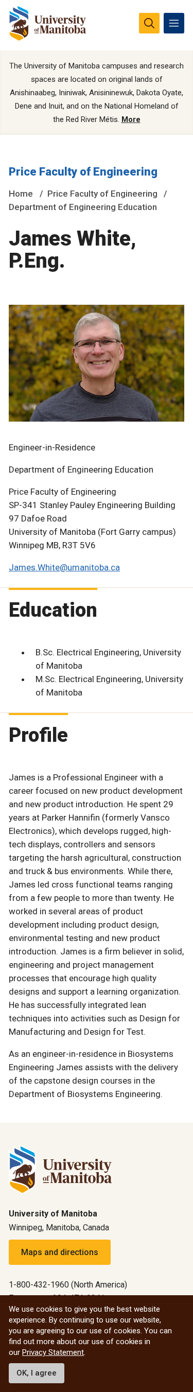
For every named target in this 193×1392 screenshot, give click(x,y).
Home (21, 193)
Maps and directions (59, 1252)
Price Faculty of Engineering (83, 171)
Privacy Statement (53, 1352)
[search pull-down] (149, 23)
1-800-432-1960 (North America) (68, 1285)
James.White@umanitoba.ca (64, 567)
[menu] (174, 23)
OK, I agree (36, 1373)
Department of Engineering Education (83, 207)
